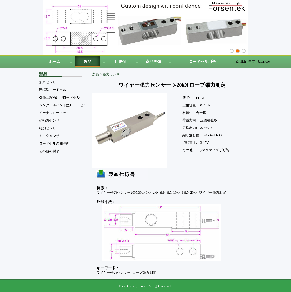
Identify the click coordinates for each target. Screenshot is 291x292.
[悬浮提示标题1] (232, 51)
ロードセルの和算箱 (54, 143)
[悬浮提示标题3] (244, 51)
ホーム (54, 61)
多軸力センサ (49, 120)
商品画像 (153, 61)
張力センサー (49, 82)
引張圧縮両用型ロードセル (59, 97)
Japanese (264, 61)
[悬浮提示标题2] (238, 51)
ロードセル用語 (202, 61)
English (241, 61)
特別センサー (49, 128)
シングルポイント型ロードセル (63, 105)
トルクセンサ (49, 136)
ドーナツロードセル (54, 113)
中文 (251, 61)
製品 (87, 61)
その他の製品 (49, 151)
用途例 (120, 61)
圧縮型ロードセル (52, 90)
